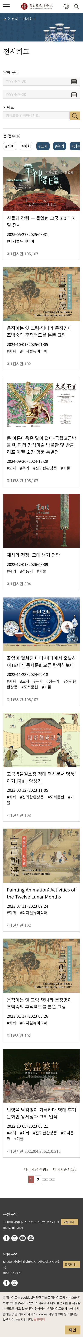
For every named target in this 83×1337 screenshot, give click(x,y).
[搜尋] (77, 6)
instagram (14, 1238)
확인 (72, 1330)
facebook (6, 1238)
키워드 (8, 107)
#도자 (43, 146)
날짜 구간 (11, 72)
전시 (14, 18)
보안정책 (39, 1319)
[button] (6, 6)
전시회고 (29, 18)
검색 (75, 115)
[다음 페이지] (45, 1179)
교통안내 (68, 1222)
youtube (22, 1238)
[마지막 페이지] (52, 1179)
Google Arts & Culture (30, 1238)
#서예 (9, 146)
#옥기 (59, 146)
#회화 (26, 146)
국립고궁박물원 (36, 6)
